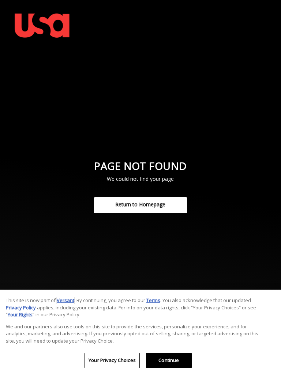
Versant (65, 300)
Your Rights (20, 314)
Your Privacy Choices (112, 360)
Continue (168, 360)
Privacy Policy (21, 307)
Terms (153, 300)
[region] (140, 332)
